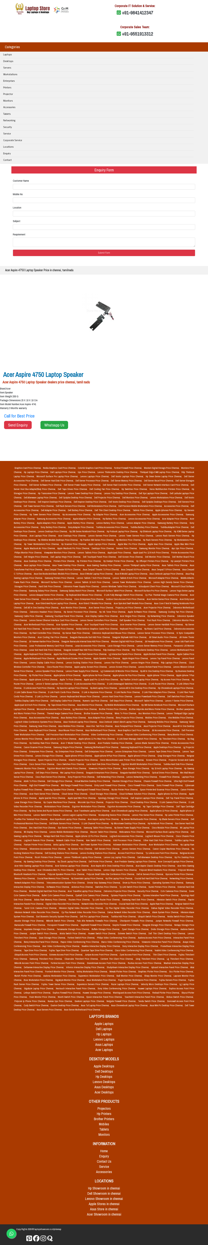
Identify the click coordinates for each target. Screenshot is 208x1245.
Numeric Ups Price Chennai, (96, 700)
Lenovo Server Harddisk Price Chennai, (166, 624)
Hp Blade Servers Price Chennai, (174, 819)
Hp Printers (104, 1113)
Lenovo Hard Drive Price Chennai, (117, 696)
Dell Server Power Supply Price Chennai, (83, 484)
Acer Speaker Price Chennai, (69, 624)
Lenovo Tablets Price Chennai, (92, 552)
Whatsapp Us (54, 425)
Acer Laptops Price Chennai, (43, 535)
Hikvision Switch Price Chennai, (172, 899)
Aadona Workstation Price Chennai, (60, 975)
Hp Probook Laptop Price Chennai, (123, 531)
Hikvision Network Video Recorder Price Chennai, (37, 912)
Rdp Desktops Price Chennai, (116, 649)
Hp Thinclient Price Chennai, (172, 738)
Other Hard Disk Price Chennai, (158, 840)
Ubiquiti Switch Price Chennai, (152, 916)
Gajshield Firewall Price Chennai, (96, 925)
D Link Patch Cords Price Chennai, (64, 692)
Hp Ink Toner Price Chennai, (113, 611)
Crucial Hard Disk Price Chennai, (134, 903)
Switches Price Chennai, (106, 886)
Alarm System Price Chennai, (165, 912)
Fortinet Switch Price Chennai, (82, 937)
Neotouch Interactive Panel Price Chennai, (76, 988)
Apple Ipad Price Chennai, (120, 552)
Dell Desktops (104, 1071)
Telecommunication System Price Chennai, (66, 882)
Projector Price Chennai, (117, 802)
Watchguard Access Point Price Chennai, (132, 992)
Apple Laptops (104, 1023)
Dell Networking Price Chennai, (111, 776)
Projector (8, 94)
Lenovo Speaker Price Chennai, (49, 671)
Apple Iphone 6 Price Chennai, (67, 675)
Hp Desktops (104, 1076)
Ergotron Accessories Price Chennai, (125, 806)
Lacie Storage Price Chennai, (122, 645)
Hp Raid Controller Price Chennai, (45, 633)
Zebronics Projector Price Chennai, (120, 891)
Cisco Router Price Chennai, (60, 666)
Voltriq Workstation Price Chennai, (92, 971)
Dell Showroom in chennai (104, 1193)
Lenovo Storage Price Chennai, (49, 755)
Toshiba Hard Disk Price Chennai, (178, 764)
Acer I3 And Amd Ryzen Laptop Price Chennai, (57, 603)
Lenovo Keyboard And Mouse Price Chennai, (80, 696)
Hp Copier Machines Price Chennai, (60, 802)
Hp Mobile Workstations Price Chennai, (122, 704)
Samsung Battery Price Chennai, (172, 523)
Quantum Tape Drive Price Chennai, (97, 950)
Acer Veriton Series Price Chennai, (162, 599)
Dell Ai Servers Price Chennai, (150, 874)
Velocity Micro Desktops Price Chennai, (159, 984)
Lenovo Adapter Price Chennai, (141, 523)
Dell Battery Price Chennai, (80, 510)
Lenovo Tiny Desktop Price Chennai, (120, 493)
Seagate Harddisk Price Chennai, (135, 772)
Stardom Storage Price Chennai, (127, 781)
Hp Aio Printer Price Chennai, (125, 789)
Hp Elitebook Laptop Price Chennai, (156, 531)
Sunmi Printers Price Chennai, (162, 886)
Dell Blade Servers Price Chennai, (64, 823)
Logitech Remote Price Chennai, (39, 840)
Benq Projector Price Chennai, (130, 717)
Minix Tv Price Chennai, (126, 713)
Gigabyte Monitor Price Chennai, (70, 980)
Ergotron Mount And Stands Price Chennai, (67, 768)
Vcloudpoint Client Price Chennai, (154, 586)
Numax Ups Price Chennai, (60, 1001)
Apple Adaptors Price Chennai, (87, 518)
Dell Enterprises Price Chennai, (99, 751)
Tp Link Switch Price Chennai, (133, 886)
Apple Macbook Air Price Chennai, (40, 548)
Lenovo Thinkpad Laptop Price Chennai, (142, 565)
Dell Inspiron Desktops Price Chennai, (55, 501)
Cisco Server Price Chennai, (42, 764)
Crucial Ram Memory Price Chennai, (53, 878)
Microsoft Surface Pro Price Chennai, (152, 590)
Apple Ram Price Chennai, (162, 903)
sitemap (57, 1229)
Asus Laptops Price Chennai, (37, 565)
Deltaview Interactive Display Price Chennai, (44, 967)
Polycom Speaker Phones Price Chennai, (66, 874)
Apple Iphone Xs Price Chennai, (173, 793)
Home (104, 1151)
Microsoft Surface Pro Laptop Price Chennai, (58, 476)
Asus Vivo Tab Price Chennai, (100, 726)
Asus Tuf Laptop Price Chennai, (95, 1005)
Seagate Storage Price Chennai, (158, 925)
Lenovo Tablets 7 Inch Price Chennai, (94, 578)
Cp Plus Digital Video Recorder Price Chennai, (127, 908)
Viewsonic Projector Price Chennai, (105, 768)
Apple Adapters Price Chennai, (51, 523)
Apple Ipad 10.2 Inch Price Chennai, (30, 704)
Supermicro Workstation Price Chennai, (96, 975)
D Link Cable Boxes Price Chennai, (30, 692)
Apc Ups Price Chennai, (183, 548)
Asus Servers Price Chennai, (50, 1009)
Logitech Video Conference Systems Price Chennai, (38, 721)
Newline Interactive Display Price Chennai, (101, 946)
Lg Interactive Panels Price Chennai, (125, 654)
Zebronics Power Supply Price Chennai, (81, 586)
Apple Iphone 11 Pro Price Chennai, (60, 738)
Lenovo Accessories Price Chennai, (144, 518)
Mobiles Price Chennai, (156, 717)
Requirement (19, 234)
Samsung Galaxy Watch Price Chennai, (77, 590)
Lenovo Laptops (104, 1039)
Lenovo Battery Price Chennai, (110, 523)
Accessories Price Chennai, (176, 506)
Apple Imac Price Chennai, (160, 544)
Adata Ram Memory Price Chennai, (50, 899)
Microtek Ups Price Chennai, (91, 802)
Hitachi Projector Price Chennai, (84, 759)
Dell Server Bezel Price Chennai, (159, 480)
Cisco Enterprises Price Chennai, (89, 599)
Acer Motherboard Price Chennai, (39, 624)
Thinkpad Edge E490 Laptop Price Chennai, (160, 472)
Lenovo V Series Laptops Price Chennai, (54, 683)
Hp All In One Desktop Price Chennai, (157, 671)
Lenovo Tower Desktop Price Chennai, (85, 493)
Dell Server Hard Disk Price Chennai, (57, 480)
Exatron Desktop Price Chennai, (65, 1005)
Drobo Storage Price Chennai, (165, 929)
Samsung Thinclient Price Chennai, (46, 958)
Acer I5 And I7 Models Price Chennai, (95, 603)
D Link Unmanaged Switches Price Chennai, (127, 683)
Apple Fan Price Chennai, (65, 654)
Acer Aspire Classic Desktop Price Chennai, (156, 865)
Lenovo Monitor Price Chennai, (28, 738)
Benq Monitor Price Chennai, (181, 734)
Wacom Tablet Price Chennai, (104, 831)
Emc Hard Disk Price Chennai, (43, 827)
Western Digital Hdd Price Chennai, (127, 641)
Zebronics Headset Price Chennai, (46, 611)
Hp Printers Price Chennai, (89, 561)
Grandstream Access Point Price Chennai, (107, 963)
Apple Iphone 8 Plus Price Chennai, (110, 755)
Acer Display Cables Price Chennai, (102, 616)
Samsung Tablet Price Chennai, (98, 827)
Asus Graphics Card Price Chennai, (134, 730)
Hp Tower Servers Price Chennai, (45, 514)
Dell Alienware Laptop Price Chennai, (41, 497)
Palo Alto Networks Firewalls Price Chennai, (97, 920)
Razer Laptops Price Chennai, (125, 984)
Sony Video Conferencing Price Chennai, (117, 988)
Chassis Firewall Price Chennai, (158, 781)
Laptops (7, 55)
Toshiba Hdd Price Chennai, (124, 916)
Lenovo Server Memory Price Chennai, (154, 645)
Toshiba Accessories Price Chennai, (112, 527)
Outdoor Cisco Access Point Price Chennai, (125, 599)
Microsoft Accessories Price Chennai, (54, 709)
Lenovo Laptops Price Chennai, (95, 476)
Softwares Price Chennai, (58, 886)
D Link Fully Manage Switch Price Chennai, (124, 594)
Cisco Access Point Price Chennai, (57, 599)
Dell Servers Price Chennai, (108, 848)
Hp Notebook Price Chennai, (161, 823)
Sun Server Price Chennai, (70, 827)
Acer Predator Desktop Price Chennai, (116, 743)
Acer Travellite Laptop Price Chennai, (85, 891)
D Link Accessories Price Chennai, (90, 683)
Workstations (10, 74)
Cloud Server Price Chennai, (75, 793)
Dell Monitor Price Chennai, (158, 556)
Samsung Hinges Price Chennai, (68, 747)
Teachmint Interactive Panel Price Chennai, (144, 996)
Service (7, 134)
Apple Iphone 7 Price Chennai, (161, 675)
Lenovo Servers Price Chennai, (103, 535)
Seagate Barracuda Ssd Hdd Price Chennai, (90, 637)
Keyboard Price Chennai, (131, 628)
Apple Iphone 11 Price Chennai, (43, 679)
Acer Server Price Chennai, (101, 607)
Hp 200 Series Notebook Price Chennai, (87, 531)
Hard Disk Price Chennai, (50, 586)
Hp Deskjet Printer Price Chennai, (119, 561)
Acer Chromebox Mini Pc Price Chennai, (56, 870)
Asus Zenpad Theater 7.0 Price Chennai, (101, 569)
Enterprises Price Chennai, (41, 751)
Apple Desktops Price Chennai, (168, 747)
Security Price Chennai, (148, 891)
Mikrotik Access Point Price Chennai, (32, 963)
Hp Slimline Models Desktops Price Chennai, (58, 539)
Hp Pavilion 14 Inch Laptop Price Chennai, (139, 679)
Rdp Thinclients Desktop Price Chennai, (150, 649)
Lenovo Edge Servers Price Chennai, (120, 870)
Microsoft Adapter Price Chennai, (164, 578)
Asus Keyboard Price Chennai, (43, 730)
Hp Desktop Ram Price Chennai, (44, 743)
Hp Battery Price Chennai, (115, 518)
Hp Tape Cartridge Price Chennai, (159, 806)
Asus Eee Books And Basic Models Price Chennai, (56, 573)
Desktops (8, 61)
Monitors (8, 101)
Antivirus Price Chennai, (83, 886)
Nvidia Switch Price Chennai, (180, 916)
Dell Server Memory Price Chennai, (127, 480)
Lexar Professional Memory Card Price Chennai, (51, 645)
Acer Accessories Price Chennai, (135, 514)
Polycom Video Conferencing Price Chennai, (145, 734)
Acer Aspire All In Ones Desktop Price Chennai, (113, 865)
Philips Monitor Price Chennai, (28, 552)
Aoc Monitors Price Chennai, (151, 713)
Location (17, 207)
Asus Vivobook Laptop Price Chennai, (80, 721)
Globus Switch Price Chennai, (180, 996)
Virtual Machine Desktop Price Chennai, (92, 781)
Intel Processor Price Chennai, (127, 840)
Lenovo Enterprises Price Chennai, (131, 751)
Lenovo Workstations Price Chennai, (166, 497)
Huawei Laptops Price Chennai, (153, 988)
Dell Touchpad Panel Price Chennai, (100, 556)
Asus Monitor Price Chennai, (90, 704)
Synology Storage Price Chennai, (114, 798)
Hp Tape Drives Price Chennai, (62, 704)
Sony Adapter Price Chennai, (81, 527)
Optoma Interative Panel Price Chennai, (161, 895)
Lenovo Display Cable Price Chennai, (46, 662)
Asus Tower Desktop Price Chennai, (69, 565)
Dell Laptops (104, 1029)
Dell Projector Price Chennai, (107, 497)
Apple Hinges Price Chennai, (135, 658)
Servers (7, 68)
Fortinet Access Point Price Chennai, (68, 963)
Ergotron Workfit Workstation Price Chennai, (141, 764)
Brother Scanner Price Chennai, (99, 713)
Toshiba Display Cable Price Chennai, (31, 700)
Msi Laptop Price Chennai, (72, 772)
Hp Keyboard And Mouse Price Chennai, (84, 594)
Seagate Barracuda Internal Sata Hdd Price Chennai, (85, 641)
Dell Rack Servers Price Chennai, (71, 506)
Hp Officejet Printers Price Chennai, (152, 561)
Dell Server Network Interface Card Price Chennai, (166, 484)
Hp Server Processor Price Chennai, (81, 611)
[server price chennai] (36, 1238)
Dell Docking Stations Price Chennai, (61, 853)
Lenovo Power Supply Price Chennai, (82, 671)
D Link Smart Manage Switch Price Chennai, (137, 738)
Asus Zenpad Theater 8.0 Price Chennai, (63, 569)
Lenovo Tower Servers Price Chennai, (136, 535)
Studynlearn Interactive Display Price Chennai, (128, 967)
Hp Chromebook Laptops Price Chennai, (176, 688)
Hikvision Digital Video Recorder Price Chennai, (81, 908)
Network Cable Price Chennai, (70, 840)
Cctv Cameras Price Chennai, (174, 891)
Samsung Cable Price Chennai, (29, 616)
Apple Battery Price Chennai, (81, 523)
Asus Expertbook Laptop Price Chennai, (68, 819)
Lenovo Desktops (104, 1081)
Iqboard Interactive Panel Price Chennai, (170, 967)
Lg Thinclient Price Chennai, (180, 958)
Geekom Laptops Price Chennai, (90, 1001)
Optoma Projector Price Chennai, (126, 895)
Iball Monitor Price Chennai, (130, 975)
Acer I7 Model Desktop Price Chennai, (79, 743)
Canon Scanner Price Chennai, (38, 747)
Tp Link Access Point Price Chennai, (161, 853)
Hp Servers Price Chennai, (80, 848)
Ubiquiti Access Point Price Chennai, (31, 954)
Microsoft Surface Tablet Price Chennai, (115, 590)
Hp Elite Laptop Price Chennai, (119, 878)
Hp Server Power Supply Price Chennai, (132, 827)
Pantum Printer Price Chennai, (38, 844)
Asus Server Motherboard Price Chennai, (82, 1009)
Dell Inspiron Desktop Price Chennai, (90, 501)
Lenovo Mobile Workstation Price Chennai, (69, 831)
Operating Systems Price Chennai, (168, 882)
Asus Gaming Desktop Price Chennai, (104, 565)
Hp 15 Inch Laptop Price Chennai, (167, 768)
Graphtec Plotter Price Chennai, (153, 971)
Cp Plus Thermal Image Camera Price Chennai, (167, 594)
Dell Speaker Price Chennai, (133, 620)
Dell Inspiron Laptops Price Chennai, (148, 798)
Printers (7, 88)
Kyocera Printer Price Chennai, (180, 874)
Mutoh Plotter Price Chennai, (28, 975)
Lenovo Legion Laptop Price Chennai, (79, 815)
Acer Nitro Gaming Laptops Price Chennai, (34, 865)
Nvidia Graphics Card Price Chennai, (59, 467)
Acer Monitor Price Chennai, (74, 607)
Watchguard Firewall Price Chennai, (93, 789)
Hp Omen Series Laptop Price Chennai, (164, 476)
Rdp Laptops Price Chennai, (174, 662)
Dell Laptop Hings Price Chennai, (66, 556)
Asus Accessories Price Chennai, (44, 717)
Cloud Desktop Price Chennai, (144, 802)
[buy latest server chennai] (50, 1238)
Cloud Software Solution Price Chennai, (137, 793)
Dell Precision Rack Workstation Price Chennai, (68, 734)
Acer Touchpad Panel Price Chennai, (101, 624)
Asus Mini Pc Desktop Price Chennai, (167, 1005)
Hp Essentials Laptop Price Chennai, (87, 878)
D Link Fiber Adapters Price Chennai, (159, 692)
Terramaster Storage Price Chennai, (73, 929)
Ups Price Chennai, (87, 472)
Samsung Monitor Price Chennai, (154, 548)
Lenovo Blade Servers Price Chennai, (152, 743)
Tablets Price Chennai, (143, 510)
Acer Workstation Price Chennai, (164, 844)
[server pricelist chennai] (43, 1238)
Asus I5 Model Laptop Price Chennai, (131, 573)
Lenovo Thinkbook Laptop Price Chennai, (83, 857)
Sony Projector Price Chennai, (82, 776)
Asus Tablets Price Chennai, (175, 565)
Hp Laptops (104, 1034)
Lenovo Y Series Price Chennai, (179, 700)
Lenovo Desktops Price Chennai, (53, 531)
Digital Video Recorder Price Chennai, (63, 903)
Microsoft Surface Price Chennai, (57, 582)
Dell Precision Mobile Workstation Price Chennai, (140, 506)
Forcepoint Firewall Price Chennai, (63, 925)
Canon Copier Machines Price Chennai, (171, 848)
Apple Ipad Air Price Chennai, (52, 798)
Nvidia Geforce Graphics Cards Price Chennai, (97, 628)
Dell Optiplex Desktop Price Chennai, (76, 497)
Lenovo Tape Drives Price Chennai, (165, 751)
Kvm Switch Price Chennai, (99, 840)
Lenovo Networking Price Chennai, (142, 776)
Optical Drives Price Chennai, (165, 772)
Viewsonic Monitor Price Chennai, (30, 768)
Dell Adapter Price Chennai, (54, 510)
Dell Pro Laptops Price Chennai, (94, 916)
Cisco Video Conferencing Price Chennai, (134, 950)
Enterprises (9, 81)
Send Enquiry (18, 425)
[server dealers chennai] (29, 1238)
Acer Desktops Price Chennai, (72, 535)
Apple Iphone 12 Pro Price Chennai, (91, 836)
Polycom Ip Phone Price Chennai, (30, 1001)
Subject (16, 221)
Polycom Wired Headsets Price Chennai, (158, 870)
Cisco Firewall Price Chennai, (141, 785)
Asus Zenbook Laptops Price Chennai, (167, 573)
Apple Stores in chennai (104, 1204)
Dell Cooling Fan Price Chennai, (105, 489)
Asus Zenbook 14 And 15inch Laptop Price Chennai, (122, 721)
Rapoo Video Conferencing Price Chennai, (80, 941)
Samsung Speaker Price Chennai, (60, 789)
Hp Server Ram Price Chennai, (76, 633)
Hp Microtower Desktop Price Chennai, (128, 823)
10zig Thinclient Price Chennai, (151, 958)
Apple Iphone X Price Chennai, (142, 755)
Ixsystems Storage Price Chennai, (39, 929)
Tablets (7, 114)
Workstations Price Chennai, (57, 806)
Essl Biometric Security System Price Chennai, (57, 916)
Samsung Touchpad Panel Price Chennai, (64, 616)
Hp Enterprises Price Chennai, (69, 751)
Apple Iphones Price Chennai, (169, 510)
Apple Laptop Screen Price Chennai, (91, 666)
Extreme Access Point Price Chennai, (66, 954)
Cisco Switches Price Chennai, (71, 764)
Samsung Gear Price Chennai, (43, 726)
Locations (8, 147)
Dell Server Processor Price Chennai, (93, 480)
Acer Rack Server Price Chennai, (44, 793)
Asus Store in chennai (104, 1209)
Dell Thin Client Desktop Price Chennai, (113, 510)
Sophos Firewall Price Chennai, (67, 992)
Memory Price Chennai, (25, 878)
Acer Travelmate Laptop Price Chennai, (92, 810)
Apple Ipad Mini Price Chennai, (82, 798)
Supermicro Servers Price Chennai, (93, 984)
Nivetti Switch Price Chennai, (71, 996)
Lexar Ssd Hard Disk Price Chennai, (45, 649)
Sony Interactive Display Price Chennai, (140, 946)
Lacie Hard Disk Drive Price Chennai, (103, 764)
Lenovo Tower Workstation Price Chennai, (132, 582)
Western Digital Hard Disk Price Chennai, (48, 891)
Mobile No (18, 194)
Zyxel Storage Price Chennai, (136, 929)
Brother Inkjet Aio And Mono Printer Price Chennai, (152, 709)
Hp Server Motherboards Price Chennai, (139, 819)
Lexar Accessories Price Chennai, (90, 645)
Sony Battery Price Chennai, (54, 527)
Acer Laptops (104, 1049)
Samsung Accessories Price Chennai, (54, 518)
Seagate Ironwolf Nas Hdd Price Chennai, (83, 649)
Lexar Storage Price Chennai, (28, 802)
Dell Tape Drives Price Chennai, (73, 489)
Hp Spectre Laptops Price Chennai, (73, 688)
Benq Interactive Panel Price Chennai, (41, 941)
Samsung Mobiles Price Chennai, (163, 721)
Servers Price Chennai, (127, 548)
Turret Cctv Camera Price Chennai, (41, 908)
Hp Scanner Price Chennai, (74, 544)
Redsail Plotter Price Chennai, (166, 992)
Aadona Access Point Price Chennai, (155, 937)
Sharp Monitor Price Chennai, (158, 975)
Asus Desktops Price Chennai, (38, 561)
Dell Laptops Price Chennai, (63, 472)
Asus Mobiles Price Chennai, (71, 726)
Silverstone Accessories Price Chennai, (48, 848)
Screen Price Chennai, (156, 759)
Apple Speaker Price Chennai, (107, 658)
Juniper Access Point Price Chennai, (101, 954)
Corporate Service (12, 140)
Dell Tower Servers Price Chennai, (39, 506)
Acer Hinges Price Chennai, (133, 616)
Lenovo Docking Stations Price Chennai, (98, 853)
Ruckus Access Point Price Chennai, (145, 963)
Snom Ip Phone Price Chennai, (137, 882)
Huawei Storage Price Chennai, (97, 992)
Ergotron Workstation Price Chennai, (89, 806)
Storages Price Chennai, (25, 586)
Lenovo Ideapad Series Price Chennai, (47, 594)
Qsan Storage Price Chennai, (52, 937)
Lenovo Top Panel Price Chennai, (165, 658)
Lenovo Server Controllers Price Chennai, (99, 620)
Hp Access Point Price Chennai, (175, 679)
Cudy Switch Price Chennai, (36, 1005)
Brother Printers (104, 1119)
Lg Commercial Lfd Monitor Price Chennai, (120, 671)
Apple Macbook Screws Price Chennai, (74, 658)
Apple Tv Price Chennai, (71, 679)
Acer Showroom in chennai (104, 1214)
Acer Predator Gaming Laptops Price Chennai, (136, 861)
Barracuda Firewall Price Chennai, (30, 925)
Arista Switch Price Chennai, (73, 933)
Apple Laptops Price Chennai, (102, 544)
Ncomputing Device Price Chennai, (114, 815)
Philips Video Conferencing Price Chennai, (117, 937)
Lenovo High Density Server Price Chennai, (173, 582)
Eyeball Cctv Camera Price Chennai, (92, 895)
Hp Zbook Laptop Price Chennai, (72, 861)
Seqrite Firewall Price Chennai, (126, 925)
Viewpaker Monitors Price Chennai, (60, 552)
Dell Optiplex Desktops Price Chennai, (159, 501)
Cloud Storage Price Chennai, (104, 793)
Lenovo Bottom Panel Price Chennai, (155, 666)
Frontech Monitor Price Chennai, (60, 971)
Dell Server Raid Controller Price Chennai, (122, 484)
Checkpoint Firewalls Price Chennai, (137, 920)
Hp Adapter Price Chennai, (106, 514)
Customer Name (21, 180)
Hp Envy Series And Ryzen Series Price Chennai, (51, 810)
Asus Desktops (104, 1087)
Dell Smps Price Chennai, (121, 700)
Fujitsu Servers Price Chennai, (173, 980)
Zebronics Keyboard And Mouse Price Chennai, (114, 633)
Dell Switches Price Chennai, (180, 696)
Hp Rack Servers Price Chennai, (158, 539)
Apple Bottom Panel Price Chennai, (159, 654)
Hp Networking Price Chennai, (162, 616)
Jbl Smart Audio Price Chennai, (163, 637)
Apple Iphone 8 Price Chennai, (79, 755)
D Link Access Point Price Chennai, (40, 688)
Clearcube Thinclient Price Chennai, (82, 958)
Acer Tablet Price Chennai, (89, 870)
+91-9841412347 (137, 12)
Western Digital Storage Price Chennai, (162, 467)
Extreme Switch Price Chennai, (132, 933)
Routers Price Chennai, (80, 899)
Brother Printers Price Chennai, (113, 709)
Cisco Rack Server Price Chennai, (50, 776)
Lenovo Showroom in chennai (104, 1198)
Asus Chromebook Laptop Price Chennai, (130, 1005)
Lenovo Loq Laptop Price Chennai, (120, 857)
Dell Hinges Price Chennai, (36, 556)
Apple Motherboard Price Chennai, (39, 658)
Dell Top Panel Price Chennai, (180, 798)
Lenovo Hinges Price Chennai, (145, 662)
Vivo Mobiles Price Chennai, (181, 717)
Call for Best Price (19, 416)
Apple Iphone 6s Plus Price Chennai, (129, 675)
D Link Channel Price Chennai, (96, 823)
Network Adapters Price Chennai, (29, 882)
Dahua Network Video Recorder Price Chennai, (129, 912)
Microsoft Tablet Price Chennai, (149, 700)
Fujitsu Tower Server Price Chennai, (58, 984)
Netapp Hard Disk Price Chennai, (59, 836)
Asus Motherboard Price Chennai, (101, 730)
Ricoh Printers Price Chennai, (49, 857)
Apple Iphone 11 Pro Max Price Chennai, (97, 738)
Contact (7, 160)
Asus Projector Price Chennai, (157, 726)
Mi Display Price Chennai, (36, 831)
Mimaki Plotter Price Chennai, (123, 971)
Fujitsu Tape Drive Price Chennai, (64, 950)
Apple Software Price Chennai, (142, 611)
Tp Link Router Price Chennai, (106, 899)
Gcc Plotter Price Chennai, (181, 971)
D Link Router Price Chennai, (162, 683)
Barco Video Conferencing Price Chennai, (120, 941)
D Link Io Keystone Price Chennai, (97, 692)
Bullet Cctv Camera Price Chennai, (58, 895)
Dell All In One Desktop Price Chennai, (41, 607)
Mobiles (104, 1124)
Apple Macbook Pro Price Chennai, (73, 548)
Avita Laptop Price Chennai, (66, 844)
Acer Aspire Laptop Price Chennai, (104, 819)
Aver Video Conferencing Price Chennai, (61, 946)
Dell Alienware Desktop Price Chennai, (155, 857)
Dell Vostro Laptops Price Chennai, (127, 476)
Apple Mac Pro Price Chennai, (132, 544)
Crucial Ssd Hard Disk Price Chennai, (151, 878)
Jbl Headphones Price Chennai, (159, 641)
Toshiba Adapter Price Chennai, (175, 527)
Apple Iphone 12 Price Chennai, (164, 810)
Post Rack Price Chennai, (159, 620)
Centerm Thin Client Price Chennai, (117, 958)
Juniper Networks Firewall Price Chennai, (175, 920)
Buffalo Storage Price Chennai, (106, 929)
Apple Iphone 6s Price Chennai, (97, 675)
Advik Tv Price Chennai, (35, 781)
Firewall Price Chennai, (170, 776)
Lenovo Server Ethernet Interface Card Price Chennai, (54, 620)
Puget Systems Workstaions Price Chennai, (138, 980)
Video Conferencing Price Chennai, (107, 734)
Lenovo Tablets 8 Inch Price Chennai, (130, 578)
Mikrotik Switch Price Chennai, (61, 920)
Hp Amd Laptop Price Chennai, (104, 688)
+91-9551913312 (137, 33)
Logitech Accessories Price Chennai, (127, 836)
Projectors (104, 1108)
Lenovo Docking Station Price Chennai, (84, 662)
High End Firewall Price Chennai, (44, 785)
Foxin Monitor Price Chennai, (43, 996)
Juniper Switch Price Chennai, (44, 933)
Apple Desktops (104, 1066)
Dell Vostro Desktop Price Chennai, (125, 501)
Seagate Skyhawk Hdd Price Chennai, (130, 637)
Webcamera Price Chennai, (132, 831)
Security (7, 127)
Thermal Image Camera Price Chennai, (64, 713)
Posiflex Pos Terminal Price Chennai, (31, 819)
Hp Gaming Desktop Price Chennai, (40, 861)
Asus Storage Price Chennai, (136, 768)
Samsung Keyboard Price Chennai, (136, 747)
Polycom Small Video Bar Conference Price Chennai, (111, 874)
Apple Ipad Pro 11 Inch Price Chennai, (101, 679)
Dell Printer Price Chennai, (101, 861)
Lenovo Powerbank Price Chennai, (150, 696)
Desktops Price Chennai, (103, 548)
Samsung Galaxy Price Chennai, (43, 590)
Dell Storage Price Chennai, (60, 781)
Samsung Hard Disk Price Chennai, (139, 899)
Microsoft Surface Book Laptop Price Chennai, (167, 831)
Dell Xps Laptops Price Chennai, (154, 493)
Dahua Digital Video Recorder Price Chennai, (172, 908)
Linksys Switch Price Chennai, (37, 992)
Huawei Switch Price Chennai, (102, 933)
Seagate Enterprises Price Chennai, (102, 772)
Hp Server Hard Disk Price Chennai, (58, 628)
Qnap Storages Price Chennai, (171, 755)
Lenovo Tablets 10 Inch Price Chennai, (92, 582)
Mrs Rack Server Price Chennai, (92, 654)
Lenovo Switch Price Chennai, (47, 815)
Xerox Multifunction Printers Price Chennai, (170, 489)
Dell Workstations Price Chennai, (102, 506)
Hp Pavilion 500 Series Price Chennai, (97, 539)
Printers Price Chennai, (65, 561)
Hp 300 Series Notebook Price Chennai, (159, 704)
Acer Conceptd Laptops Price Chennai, (176, 861)
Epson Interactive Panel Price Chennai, (104, 996)
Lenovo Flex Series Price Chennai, (148, 815)
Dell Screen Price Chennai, (131, 556)
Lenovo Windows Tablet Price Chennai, (119, 586)
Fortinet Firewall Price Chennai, (128, 467)
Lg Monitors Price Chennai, (85, 709)
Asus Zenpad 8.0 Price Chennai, (135, 569)
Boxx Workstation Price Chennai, (39, 980)
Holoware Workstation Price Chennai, (130, 844)
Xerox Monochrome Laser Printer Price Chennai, (122, 759)
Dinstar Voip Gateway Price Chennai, (104, 882)
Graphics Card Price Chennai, (28, 467)
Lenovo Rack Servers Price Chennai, (173, 535)
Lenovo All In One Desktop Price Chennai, (138, 688)
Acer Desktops (104, 1092)
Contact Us (104, 1161)
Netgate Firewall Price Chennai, (122, 1001)
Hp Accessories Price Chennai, (77, 514)
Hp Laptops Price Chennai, (36, 472)
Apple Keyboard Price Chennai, (38, 654)
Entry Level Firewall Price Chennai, (110, 785)
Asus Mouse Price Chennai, (71, 730)
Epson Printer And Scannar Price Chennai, (159, 789)
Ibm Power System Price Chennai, (96, 844)
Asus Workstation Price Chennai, (102, 980)
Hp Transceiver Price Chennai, (52, 493)
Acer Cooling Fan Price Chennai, (53, 637)
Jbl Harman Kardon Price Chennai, (44, 641)
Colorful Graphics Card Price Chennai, (95, 467)
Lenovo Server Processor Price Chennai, (156, 633)
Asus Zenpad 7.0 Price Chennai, (166, 569)
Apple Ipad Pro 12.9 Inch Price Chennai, (151, 552)
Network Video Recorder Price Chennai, (99, 903)
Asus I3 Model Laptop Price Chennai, (96, 573)
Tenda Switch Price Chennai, (152, 1001)
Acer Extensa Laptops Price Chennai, (72, 865)
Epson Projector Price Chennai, (52, 759)
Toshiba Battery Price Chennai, (144, 527)
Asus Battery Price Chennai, (74, 717)
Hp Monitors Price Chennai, (129, 539)
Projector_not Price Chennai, (129, 607)
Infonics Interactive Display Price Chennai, (85, 967)
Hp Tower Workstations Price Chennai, (42, 544)
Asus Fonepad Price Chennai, (128, 726)
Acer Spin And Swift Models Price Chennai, (133, 603)
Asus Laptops (104, 1044)
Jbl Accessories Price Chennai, (166, 730)
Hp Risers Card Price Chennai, (158, 628)
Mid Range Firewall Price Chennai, (77, 785)
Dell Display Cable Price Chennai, (66, 700)
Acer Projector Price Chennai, (158, 607)
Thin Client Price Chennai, (165, 954)
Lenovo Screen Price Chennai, (123, 666)
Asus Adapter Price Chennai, (101, 717)
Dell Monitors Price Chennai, (135, 497)
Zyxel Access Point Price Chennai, (135, 954)
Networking (9, 120)
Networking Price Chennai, (182, 878)
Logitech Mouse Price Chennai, (160, 836)
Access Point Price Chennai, (131, 853)
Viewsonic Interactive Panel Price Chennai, (162, 941)
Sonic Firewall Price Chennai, (170, 785)
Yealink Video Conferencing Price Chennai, (174, 950)
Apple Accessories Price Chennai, (168, 514)
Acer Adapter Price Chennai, (175, 518)
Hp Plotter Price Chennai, (40, 675)
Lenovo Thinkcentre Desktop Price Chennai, (118, 472)
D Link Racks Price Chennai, (127, 692)
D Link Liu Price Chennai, (46, 696)
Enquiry (7, 154)
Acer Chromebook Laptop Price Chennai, (130, 810)
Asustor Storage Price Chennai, (29, 920)
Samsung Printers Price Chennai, (60, 578)
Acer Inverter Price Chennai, (133, 624)
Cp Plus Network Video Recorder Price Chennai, (83, 912)
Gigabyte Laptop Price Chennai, (39, 988)
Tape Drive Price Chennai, (36, 950)
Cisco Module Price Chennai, (165, 827)
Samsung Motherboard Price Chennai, (101, 747)
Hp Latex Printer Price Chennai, (179, 815)
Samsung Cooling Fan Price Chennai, (176, 611)
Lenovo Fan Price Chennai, (117, 662)
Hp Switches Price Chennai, (135, 489)
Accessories (9, 107)
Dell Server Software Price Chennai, (46, 484)
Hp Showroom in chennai (104, 1188)
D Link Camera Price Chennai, (174, 802)
